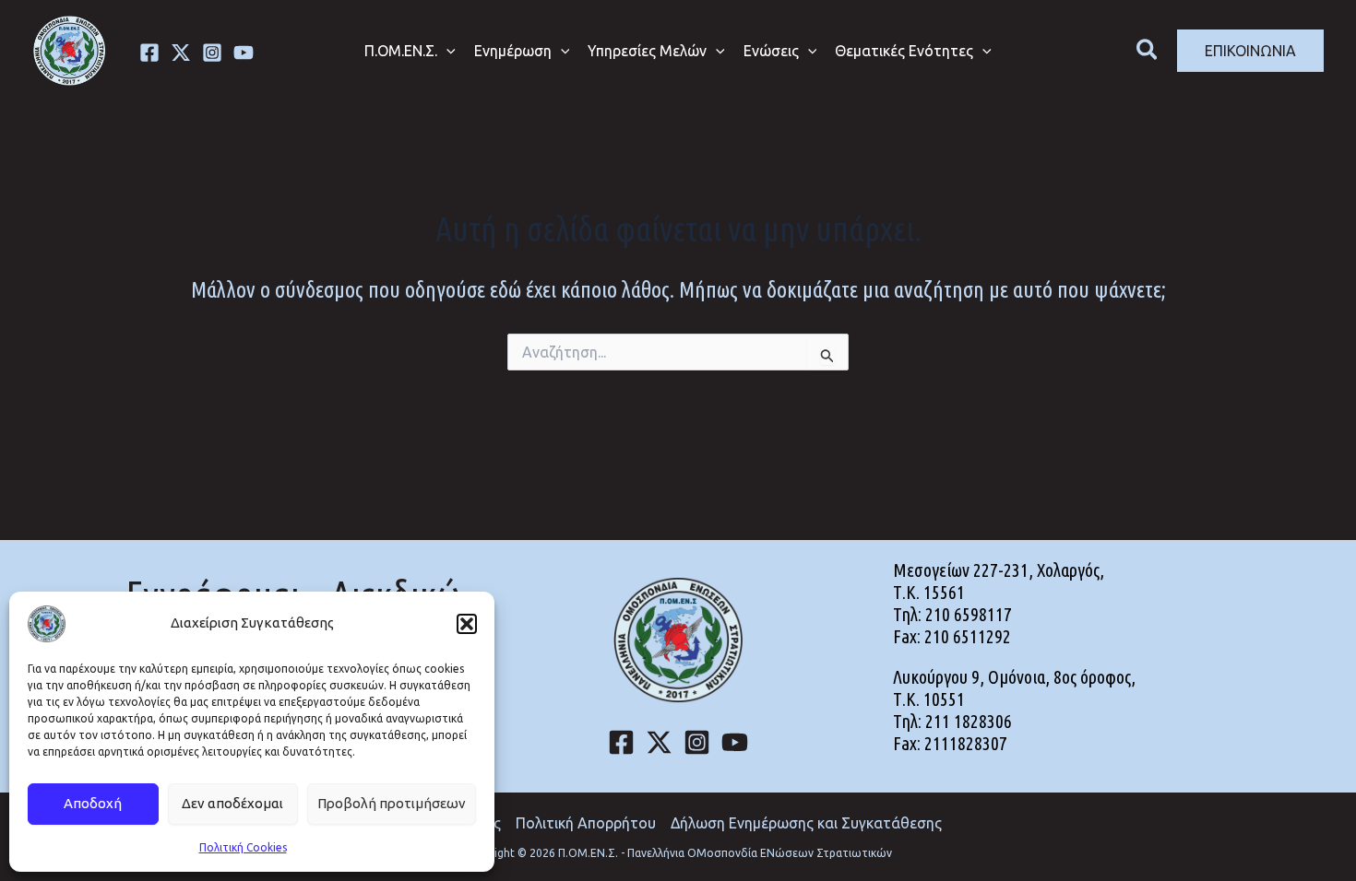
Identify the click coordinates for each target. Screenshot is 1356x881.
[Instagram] (212, 52)
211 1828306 (968, 721)
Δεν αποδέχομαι (232, 803)
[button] (467, 624)
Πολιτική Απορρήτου (586, 823)
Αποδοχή (93, 803)
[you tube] (243, 52)
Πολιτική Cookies (243, 847)
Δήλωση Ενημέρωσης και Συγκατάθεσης (806, 823)
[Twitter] (181, 52)
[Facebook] (149, 52)
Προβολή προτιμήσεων (391, 803)
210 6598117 (968, 614)
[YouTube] (734, 742)
